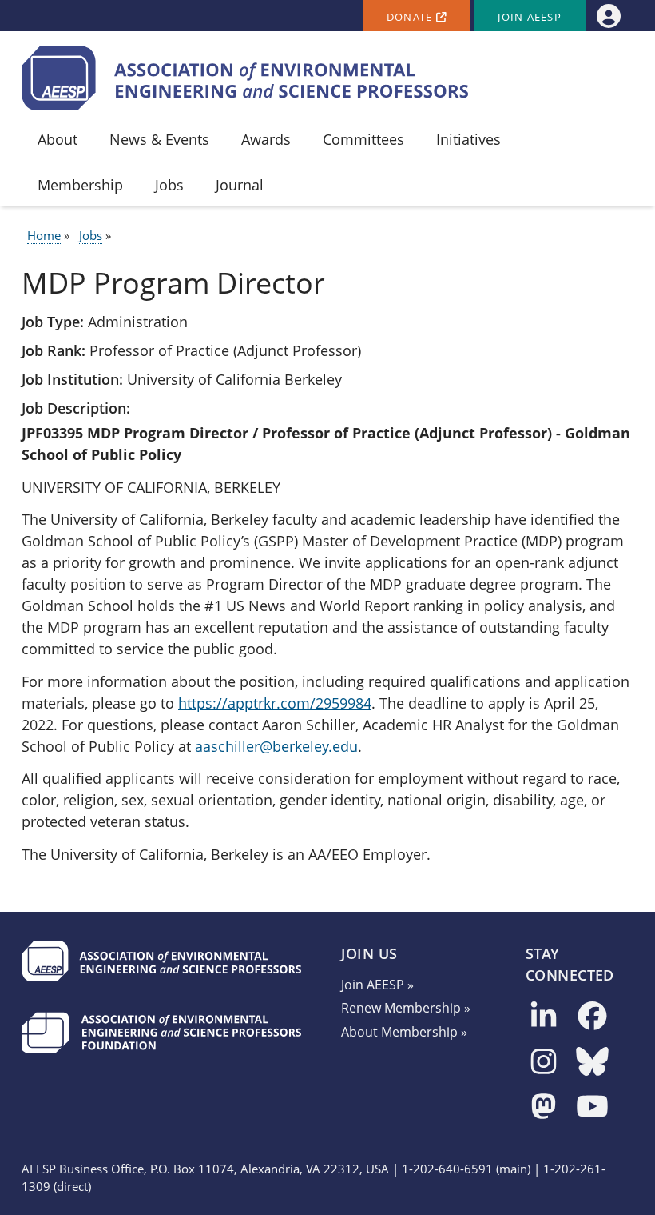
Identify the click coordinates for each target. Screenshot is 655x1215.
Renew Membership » (405, 1008)
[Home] (245, 78)
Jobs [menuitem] (169, 184)
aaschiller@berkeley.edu (276, 746)
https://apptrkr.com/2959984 (274, 703)
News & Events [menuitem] (159, 139)
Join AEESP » (377, 984)
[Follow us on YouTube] (592, 1107)
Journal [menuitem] (240, 184)
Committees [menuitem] (363, 139)
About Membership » (404, 1032)
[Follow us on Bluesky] (592, 1062)
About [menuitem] (57, 139)
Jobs (90, 235)
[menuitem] (608, 15)
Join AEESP (530, 17)
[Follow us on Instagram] (544, 1062)
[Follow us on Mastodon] (544, 1107)
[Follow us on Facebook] (592, 1017)
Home (44, 235)
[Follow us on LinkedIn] (544, 1017)
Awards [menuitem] (266, 139)
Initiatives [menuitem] (468, 139)
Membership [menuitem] (80, 184)
